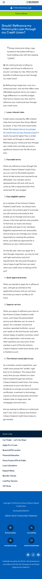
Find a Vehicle (21, 13)
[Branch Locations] (10, 528)
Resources (33, 515)
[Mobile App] (10, 540)
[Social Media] (32, 540)
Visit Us (14, 515)
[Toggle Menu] (4, 2)
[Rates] (32, 528)
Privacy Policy (23, 515)
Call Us (7, 515)
